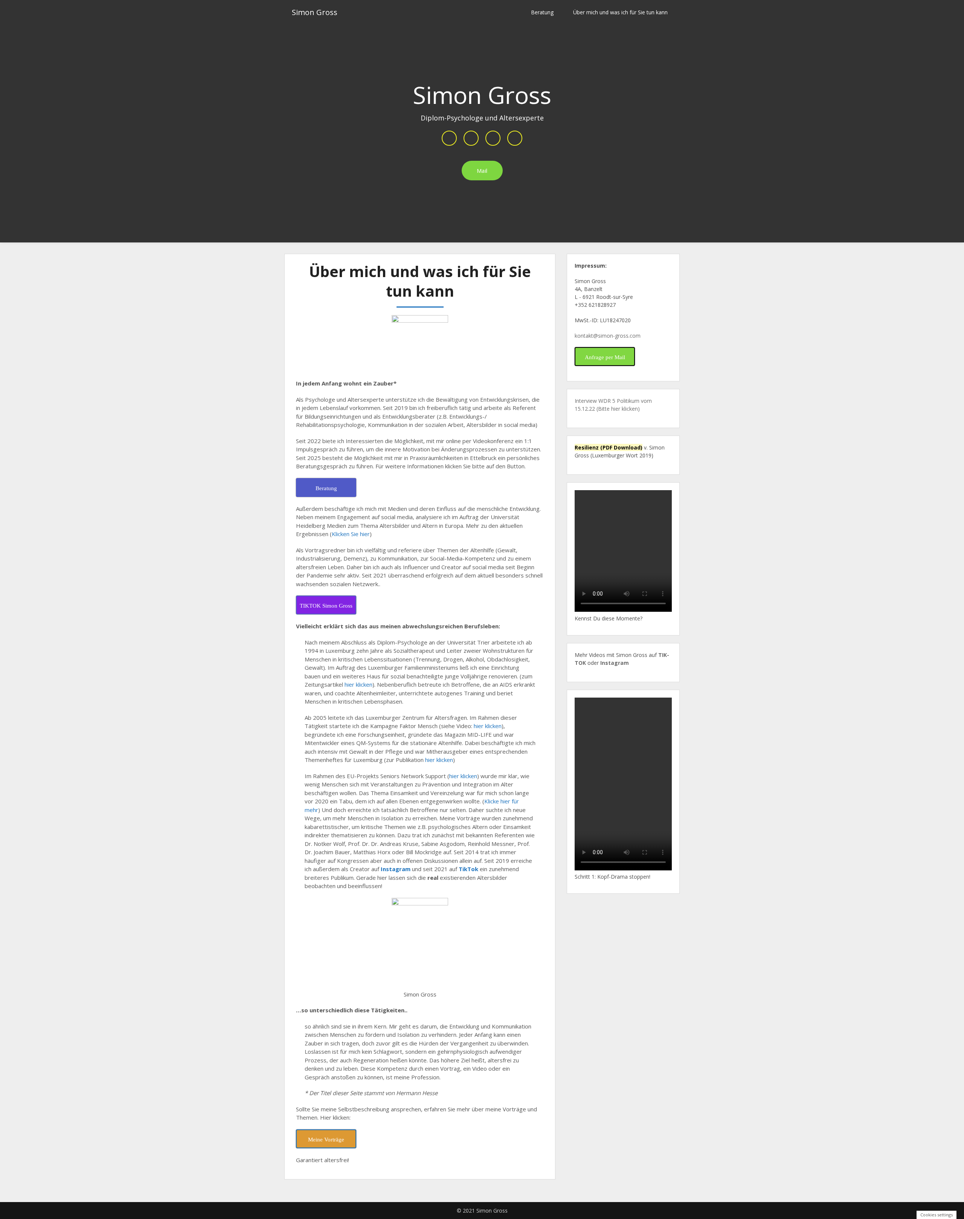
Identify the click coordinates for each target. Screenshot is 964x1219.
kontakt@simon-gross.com (608, 335)
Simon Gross (314, 12)
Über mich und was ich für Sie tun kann (620, 12)
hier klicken (358, 684)
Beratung (542, 12)
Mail (482, 170)
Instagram (395, 869)
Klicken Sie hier (351, 534)
